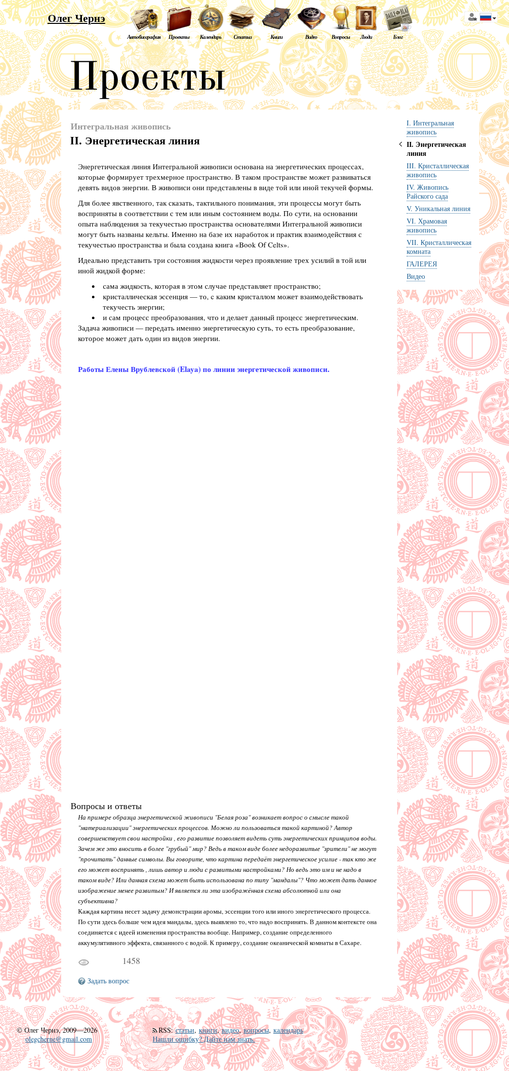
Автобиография (144, 37)
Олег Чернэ (76, 17)
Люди (366, 37)
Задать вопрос (108, 980)
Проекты (179, 37)
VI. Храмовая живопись (427, 225)
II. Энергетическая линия (436, 148)
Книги (276, 37)
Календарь (210, 37)
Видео (311, 37)
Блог (398, 37)
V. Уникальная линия (438, 208)
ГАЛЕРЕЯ (422, 263)
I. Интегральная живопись (430, 127)
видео (230, 1030)
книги (208, 1030)
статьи (184, 1030)
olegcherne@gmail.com (58, 1039)
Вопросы (341, 37)
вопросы (256, 1030)
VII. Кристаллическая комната (439, 247)
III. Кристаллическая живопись (438, 170)
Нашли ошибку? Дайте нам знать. (204, 1039)
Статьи (243, 37)
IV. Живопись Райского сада (427, 191)
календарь (288, 1030)
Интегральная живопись (121, 126)
